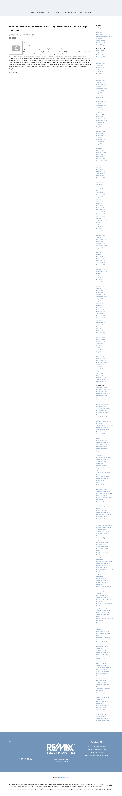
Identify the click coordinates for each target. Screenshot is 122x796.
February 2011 (100, 333)
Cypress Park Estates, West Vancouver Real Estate (103, 472)
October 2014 (100, 243)
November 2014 (101, 241)
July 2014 (99, 250)
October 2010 (100, 341)
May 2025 (99, 74)
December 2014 (101, 239)
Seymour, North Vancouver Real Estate (25, 35)
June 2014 (99, 252)
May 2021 (99, 127)
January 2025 (100, 82)
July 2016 (99, 199)
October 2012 (100, 294)
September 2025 (101, 65)
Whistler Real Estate (102, 720)
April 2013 (99, 282)
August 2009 (100, 364)
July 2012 (99, 301)
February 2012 (100, 311)
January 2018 (100, 173)
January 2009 (100, 379)
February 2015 (100, 235)
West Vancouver (101, 714)
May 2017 (99, 190)
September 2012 (101, 296)
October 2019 (100, 158)
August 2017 (100, 184)
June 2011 (99, 324)
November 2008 (101, 381)
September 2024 (101, 88)
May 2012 (99, 305)
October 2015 (100, 218)
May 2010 (99, 352)
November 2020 (101, 135)
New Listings (100, 34)
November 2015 (101, 216)
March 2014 (100, 258)
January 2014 (100, 263)
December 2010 (101, 337)
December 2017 (101, 175)
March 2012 (100, 309)
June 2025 (99, 71)
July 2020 (99, 144)
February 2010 (100, 358)
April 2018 (99, 169)
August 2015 (100, 222)
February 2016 (100, 209)
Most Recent (100, 50)
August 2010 (100, 345)
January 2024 (100, 97)
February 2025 (101, 80)
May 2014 (99, 254)
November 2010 (101, 339)
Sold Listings (100, 45)
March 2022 (100, 114)
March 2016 (100, 207)
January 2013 (100, 288)
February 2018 (100, 171)
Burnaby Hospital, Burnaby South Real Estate (102, 413)
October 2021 (100, 118)
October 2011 (100, 320)
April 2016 (99, 205)
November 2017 (101, 178)
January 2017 (100, 192)
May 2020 (99, 148)
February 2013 (100, 286)
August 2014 (100, 248)
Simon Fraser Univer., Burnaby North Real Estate (103, 674)
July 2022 (99, 107)
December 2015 (101, 214)
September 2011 (101, 322)
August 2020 (100, 141)
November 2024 (101, 84)
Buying (49, 12)
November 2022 (101, 101)
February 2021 (100, 131)
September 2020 (101, 139)
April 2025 (99, 76)
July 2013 (99, 275)
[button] (19, 759)
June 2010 (99, 350)
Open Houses (100, 40)
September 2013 (101, 271)
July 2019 (99, 165)
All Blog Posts (100, 28)
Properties (40, 12)
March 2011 (99, 330)
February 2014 (100, 260)
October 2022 (100, 103)
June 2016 (99, 201)
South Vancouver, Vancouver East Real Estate (102, 684)
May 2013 (99, 280)
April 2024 (99, 95)
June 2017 (99, 188)
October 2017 (100, 180)
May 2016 (99, 203)
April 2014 (99, 256)
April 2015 (99, 231)
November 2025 (101, 61)
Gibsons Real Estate (102, 531)
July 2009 (99, 367)
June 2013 (99, 277)
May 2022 (99, 112)
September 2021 (101, 120)
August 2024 (100, 91)
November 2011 (101, 318)
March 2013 (100, 284)
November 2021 (101, 116)
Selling (58, 12)
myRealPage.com (64, 777)
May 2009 (99, 371)
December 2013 (101, 265)
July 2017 (99, 186)
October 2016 (100, 195)
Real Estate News (101, 43)
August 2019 (100, 163)
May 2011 (99, 326)
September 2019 (101, 161)
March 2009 (100, 375)
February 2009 (101, 377)
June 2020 (99, 146)
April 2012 (99, 307)
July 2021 (99, 124)
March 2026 (100, 54)
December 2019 (101, 154)
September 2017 (101, 182)
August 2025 (100, 67)
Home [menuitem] (32, 12)
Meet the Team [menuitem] (85, 12)
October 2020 (100, 137)
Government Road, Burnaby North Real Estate (102, 548)
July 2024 (99, 93)
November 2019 (101, 156)
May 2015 (99, 229)
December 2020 (101, 133)
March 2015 (100, 233)
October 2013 (100, 269)
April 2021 (99, 129)
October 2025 (100, 63)
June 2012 (99, 303)
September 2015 (101, 220)
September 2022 (101, 105)
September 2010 (101, 343)
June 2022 (99, 110)
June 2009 (99, 369)
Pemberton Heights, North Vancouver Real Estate (103, 633)
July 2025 (99, 69)
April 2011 (99, 328)
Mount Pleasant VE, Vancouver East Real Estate (102, 614)
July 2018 (99, 167)
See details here (28, 46)
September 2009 (101, 362)
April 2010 (99, 354)
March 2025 (100, 78)
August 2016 (100, 197)
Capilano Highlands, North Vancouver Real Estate (103, 436)
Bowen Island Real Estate (104, 400)
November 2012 (101, 292)
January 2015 (100, 237)
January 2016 (100, 212)
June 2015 (99, 226)
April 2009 (99, 373)
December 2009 (101, 360)
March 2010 (100, 356)
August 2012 (100, 299)
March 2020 (100, 150)
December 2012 (101, 290)
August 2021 (100, 122)
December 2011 (101, 316)
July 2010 (99, 347)
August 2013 (100, 273)
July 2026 (99, 52)
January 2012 (100, 313)
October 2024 (100, 86)
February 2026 (101, 57)
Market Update (70, 12)
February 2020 (101, 152)
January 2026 (100, 59)
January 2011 (100, 335)
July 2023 (99, 99)
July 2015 (99, 224)
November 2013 (101, 267)
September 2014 (101, 246)
